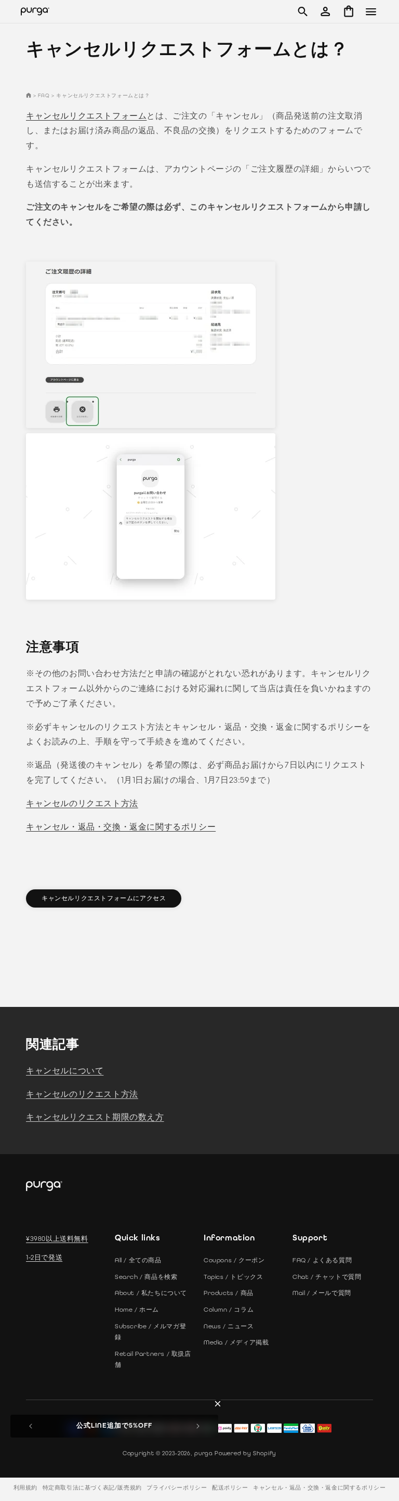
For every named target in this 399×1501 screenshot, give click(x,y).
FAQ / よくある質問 (322, 1260)
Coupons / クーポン (234, 1260)
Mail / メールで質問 (321, 1293)
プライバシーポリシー (177, 1487)
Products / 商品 (229, 1293)
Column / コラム (229, 1309)
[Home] (28, 95)
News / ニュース (229, 1326)
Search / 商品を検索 (146, 1276)
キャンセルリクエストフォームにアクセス (104, 898)
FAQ (44, 95)
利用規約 (25, 1487)
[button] (302, 11)
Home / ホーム (137, 1309)
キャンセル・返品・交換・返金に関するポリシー (121, 827)
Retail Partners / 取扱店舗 (153, 1359)
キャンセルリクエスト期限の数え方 (95, 1117)
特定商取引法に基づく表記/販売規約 (92, 1487)
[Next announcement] (198, 1426)
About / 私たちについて (151, 1293)
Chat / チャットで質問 (326, 1276)
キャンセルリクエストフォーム (86, 116)
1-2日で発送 (44, 1257)
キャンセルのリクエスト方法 (82, 803)
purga (203, 1453)
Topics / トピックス (233, 1276)
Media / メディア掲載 (236, 1342)
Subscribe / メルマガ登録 (150, 1332)
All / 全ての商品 (138, 1260)
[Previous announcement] (30, 1426)
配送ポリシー (230, 1487)
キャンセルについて (64, 1071)
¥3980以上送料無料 (57, 1239)
